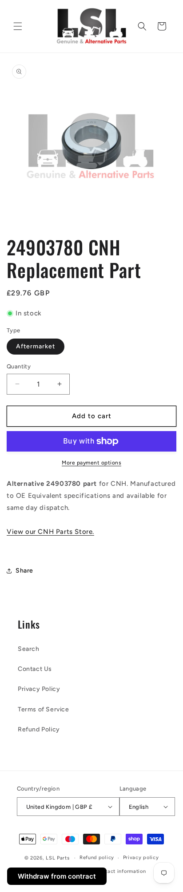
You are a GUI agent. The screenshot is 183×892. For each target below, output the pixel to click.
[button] (18, 26)
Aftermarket (35, 346)
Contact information (120, 871)
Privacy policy (141, 857)
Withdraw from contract (57, 876)
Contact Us (35, 669)
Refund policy (97, 857)
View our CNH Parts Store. (50, 532)
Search (29, 649)
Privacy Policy (39, 689)
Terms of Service (43, 709)
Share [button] (24, 570)
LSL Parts (57, 858)
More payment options (91, 463)
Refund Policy (39, 729)
